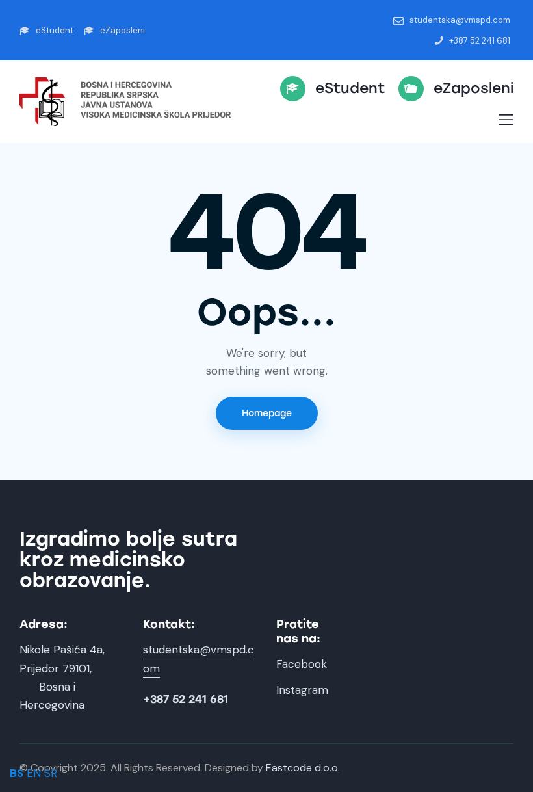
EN (34, 773)
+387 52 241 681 (185, 699)
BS (16, 773)
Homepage (267, 413)
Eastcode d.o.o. (303, 767)
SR (50, 773)
